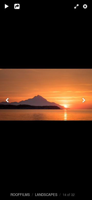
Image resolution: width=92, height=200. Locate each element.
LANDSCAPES (46, 194)
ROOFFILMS (20, 194)
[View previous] (7, 100)
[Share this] (20, 6)
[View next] (84, 100)
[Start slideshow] (7, 6)
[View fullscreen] (74, 6)
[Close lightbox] (85, 6)
